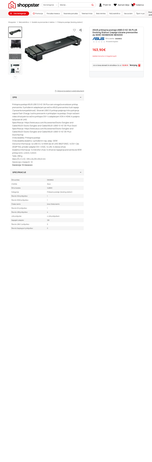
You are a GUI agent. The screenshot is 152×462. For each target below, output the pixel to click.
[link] (105, 4)
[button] (50, 4)
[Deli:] (80, 30)
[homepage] (23, 4)
